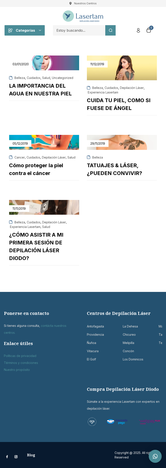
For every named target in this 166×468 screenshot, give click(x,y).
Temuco (161, 343)
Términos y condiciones (21, 363)
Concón (125, 351)
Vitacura (89, 351)
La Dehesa (125, 326)
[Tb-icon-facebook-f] (7, 456)
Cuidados (33, 78)
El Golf (89, 359)
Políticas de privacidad (20, 356)
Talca (161, 334)
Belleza (19, 78)
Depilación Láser (132, 88)
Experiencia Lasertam (103, 92)
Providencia (89, 334)
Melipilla (125, 343)
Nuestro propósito (17, 369)
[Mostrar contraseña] (92, 41)
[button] (155, 456)
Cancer (19, 157)
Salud (46, 78)
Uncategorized (62, 78)
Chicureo (125, 334)
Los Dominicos (125, 359)
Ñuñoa (89, 343)
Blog (31, 455)
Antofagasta (89, 326)
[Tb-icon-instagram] (16, 456)
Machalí (161, 326)
